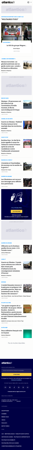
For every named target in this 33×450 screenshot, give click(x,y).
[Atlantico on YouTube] (27, 387)
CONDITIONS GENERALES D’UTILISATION (11, 446)
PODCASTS (4, 423)
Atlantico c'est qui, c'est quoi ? (10, 400)
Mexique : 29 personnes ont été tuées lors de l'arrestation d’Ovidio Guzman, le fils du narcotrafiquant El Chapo (11, 105)
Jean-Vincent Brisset (6, 296)
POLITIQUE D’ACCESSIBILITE (8, 440)
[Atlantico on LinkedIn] (18, 387)
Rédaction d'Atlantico (6, 70)
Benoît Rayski (16, 48)
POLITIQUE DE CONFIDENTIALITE (22, 437)
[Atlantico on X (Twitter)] (10, 387)
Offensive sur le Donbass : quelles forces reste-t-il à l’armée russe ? (10, 248)
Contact (18, 401)
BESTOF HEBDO (5, 426)
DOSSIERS (4, 413)
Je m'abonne (16, 211)
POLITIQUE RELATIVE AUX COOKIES (10, 443)
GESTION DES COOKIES (7, 437)
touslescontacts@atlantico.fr (16, 391)
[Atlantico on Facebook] (14, 387)
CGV (3, 433)
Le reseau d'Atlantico (7, 401)
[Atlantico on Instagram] (23, 387)
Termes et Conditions (16, 380)
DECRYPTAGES (5, 410)
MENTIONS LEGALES (10, 433)
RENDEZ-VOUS (5, 416)
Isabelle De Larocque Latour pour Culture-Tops (12, 321)
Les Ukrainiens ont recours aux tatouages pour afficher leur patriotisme (11, 181)
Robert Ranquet (27, 296)
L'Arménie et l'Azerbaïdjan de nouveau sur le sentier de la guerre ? (11, 165)
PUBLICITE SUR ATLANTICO (22, 433)
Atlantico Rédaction (5, 335)
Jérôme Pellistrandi (5, 252)
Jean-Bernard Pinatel (17, 296)
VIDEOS (3, 420)
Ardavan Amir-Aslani (6, 169)
